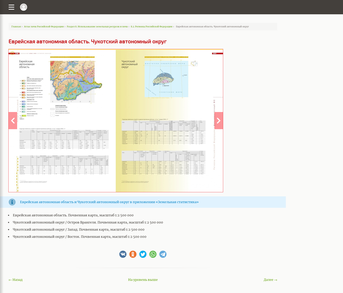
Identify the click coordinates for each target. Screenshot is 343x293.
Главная (16, 26)
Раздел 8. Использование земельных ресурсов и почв (97, 26)
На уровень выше (143, 280)
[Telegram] (163, 254)
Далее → (270, 280)
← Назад (16, 280)
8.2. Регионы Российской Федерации (151, 26)
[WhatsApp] (153, 254)
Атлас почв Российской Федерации (44, 26)
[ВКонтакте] (123, 254)
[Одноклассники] (133, 254)
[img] (23, 7)
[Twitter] (143, 254)
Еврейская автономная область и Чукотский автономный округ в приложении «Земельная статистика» (109, 202)
